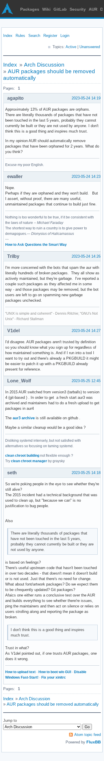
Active (71, 47)
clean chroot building (22, 456)
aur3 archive (24, 418)
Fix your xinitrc (53, 677)
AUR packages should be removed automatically (53, 704)
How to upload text (20, 672)
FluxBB (93, 742)
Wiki (46, 9)
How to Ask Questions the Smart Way (36, 245)
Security (78, 9)
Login (64, 35)
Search (34, 35)
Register (50, 35)
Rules (20, 35)
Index (7, 35)
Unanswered (89, 47)
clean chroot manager (29, 461)
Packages (29, 9)
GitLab (60, 9)
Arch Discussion (44, 65)
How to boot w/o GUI (54, 672)
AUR (93, 9)
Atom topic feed (87, 734)
